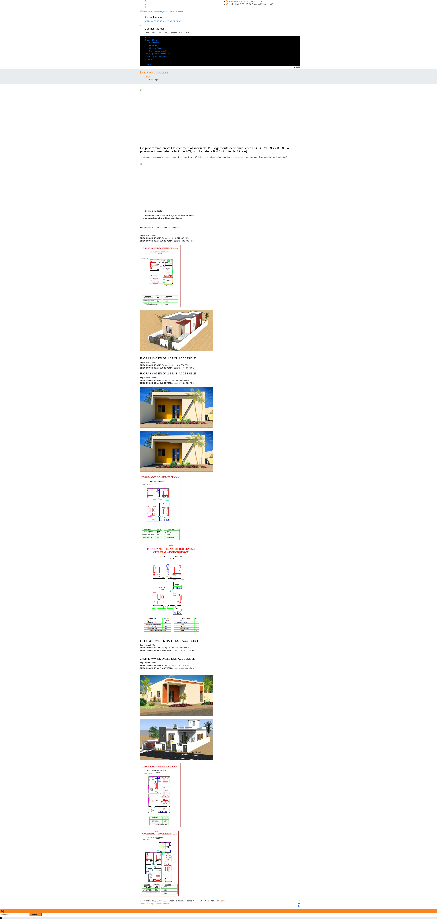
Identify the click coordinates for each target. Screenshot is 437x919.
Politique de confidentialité (158, 903)
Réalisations (154, 45)
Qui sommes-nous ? (157, 51)
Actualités (149, 59)
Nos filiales (154, 43)
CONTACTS (150, 64)
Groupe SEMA (151, 40)
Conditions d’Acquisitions (155, 56)
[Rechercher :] (15, 914)
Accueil (148, 37)
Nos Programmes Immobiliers (157, 54)
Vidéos (148, 62)
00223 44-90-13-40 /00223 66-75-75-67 (245, 1)
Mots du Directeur (157, 48)
